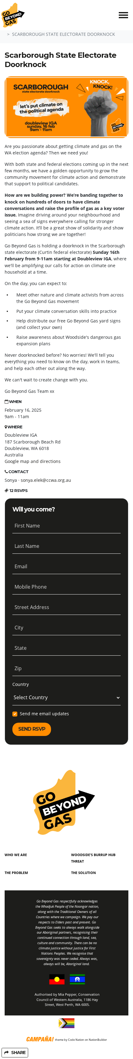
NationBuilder (98, 1040)
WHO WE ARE (16, 854)
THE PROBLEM (16, 872)
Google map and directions (33, 461)
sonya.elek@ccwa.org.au (46, 480)
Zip (18, 668)
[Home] (13, 15)
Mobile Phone (31, 586)
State (21, 648)
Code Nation (76, 1040)
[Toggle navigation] (123, 15)
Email (21, 566)
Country (20, 684)
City (19, 627)
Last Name (27, 546)
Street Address (32, 607)
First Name (27, 525)
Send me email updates (44, 714)
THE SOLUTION (83, 872)
